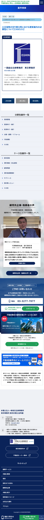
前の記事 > (36, 101)
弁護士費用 (6, 474)
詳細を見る (22, 261)
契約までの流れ (8, 483)
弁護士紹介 (6, 492)
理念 (4, 478)
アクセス (5, 506)
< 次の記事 (8, 101)
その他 (6, 144)
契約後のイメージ (8, 497)
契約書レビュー (9, 183)
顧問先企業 (6, 488)
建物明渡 (7, 168)
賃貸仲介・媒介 (9, 124)
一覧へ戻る (22, 101)
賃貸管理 (7, 119)
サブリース (7, 178)
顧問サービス (7, 469)
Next (40, 226)
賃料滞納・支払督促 (10, 163)
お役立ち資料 (7, 502)
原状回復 (7, 158)
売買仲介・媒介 (9, 129)
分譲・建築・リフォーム (12, 134)
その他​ (6, 188)
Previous (3, 226)
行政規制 (7, 139)
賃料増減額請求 (9, 173)
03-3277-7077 (26, 301)
